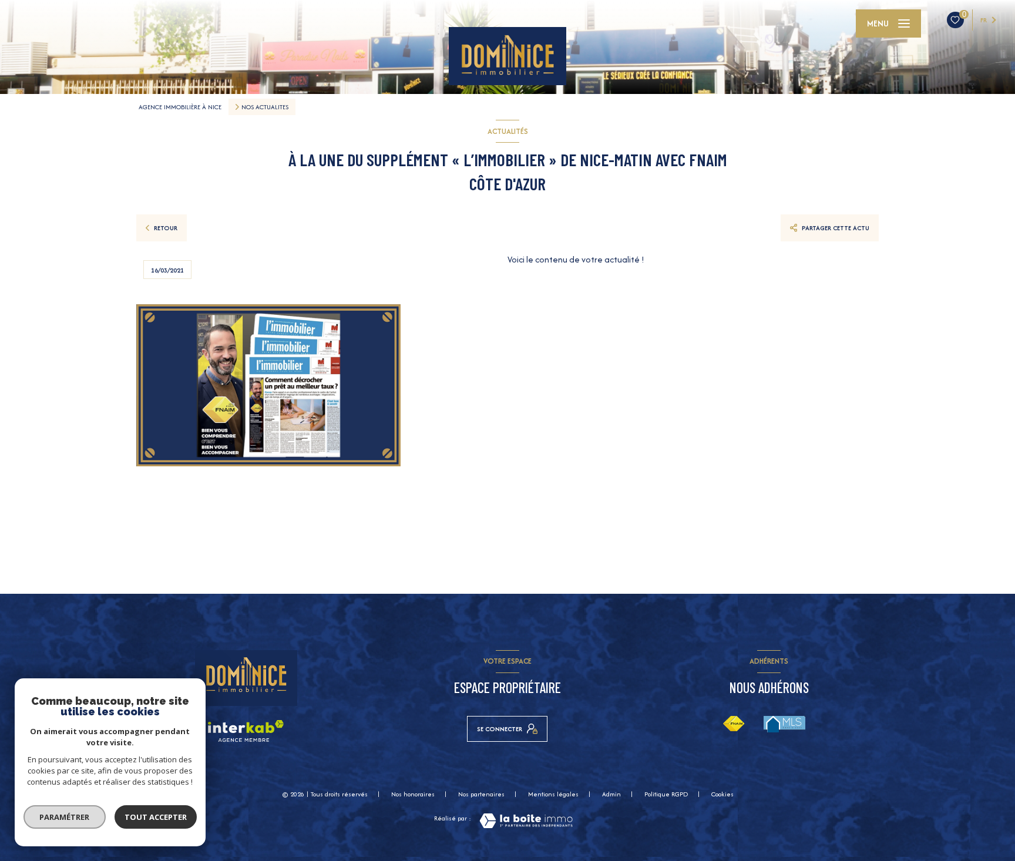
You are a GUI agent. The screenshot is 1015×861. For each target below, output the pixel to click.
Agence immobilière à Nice (180, 107)
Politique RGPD (666, 794)
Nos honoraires (413, 794)
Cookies (722, 795)
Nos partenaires (481, 794)
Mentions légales (553, 794)
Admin (611, 794)
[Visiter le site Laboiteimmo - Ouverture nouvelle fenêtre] (526, 820)
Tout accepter (156, 817)
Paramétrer (65, 817)
